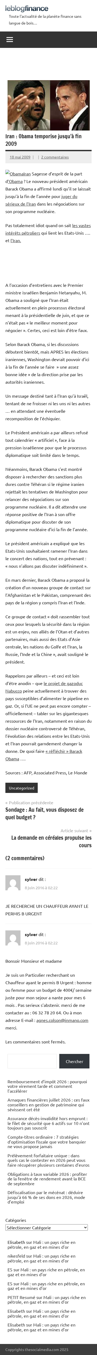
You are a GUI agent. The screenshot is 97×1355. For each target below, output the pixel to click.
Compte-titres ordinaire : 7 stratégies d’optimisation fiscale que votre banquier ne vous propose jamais (47, 1141)
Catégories (15, 1220)
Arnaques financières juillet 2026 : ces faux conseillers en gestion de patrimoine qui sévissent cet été (48, 1104)
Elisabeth (16, 1311)
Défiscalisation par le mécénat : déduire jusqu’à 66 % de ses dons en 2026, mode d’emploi (46, 1197)
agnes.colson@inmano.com (62, 1020)
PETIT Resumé (21, 1297)
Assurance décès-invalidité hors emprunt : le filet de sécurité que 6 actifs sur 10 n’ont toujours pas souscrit (48, 1123)
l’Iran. (16, 240)
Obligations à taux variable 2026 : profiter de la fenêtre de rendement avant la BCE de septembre (47, 1178)
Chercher (74, 1061)
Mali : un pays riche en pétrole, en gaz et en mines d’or (41, 1244)
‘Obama (15, 181)
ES (10, 1269)
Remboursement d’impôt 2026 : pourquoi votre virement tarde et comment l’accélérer (47, 1086)
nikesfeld (16, 1255)
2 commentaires (55, 156)
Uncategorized (21, 787)
